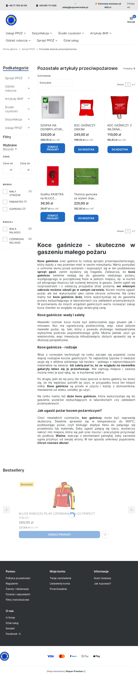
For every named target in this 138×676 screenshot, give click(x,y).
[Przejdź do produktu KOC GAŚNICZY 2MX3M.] (86, 107)
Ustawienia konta (60, 583)
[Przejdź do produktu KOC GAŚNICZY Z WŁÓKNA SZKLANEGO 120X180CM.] (119, 107)
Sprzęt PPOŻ (28, 49)
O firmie (10, 617)
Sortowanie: (44, 75)
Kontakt (10, 628)
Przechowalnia (58, 588)
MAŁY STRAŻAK (15, 193)
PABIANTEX (16, 201)
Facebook (12, 633)
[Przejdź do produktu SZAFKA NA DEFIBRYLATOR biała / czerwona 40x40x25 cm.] (52, 107)
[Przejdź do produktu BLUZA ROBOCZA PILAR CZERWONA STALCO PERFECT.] (64, 495)
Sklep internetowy (65, 671)
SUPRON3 (15, 208)
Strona (120, 84)
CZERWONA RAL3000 (16, 240)
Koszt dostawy (102, 578)
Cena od (8, 163)
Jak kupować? (102, 583)
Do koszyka (86, 149)
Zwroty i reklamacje (17, 588)
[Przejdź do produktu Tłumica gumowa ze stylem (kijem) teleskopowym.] (86, 176)
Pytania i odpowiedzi (18, 594)
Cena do (25, 163)
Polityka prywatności (18, 578)
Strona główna (10, 49)
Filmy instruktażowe (17, 599)
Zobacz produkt (53, 148)
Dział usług (12, 622)
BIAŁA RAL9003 (14, 230)
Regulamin (12, 583)
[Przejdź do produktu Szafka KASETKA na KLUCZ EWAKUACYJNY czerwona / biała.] (52, 176)
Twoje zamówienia (60, 578)
